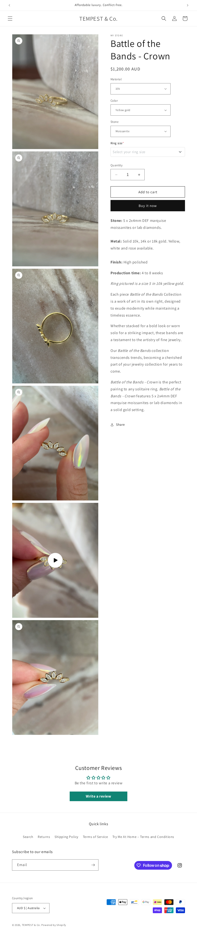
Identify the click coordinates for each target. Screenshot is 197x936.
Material (116, 79)
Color (114, 101)
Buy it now (148, 205)
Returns (44, 837)
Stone (114, 122)
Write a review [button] (98, 796)
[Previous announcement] (9, 5)
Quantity (117, 165)
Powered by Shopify (53, 925)
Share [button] (120, 424)
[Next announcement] (187, 5)
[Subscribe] (93, 865)
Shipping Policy (66, 837)
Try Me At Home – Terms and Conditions (143, 837)
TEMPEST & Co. (31, 925)
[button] (10, 18)
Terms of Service (95, 837)
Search (28, 837)
